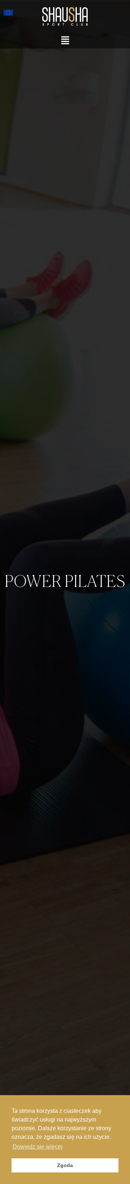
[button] (65, 40)
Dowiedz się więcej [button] (37, 1147)
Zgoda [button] (65, 1165)
